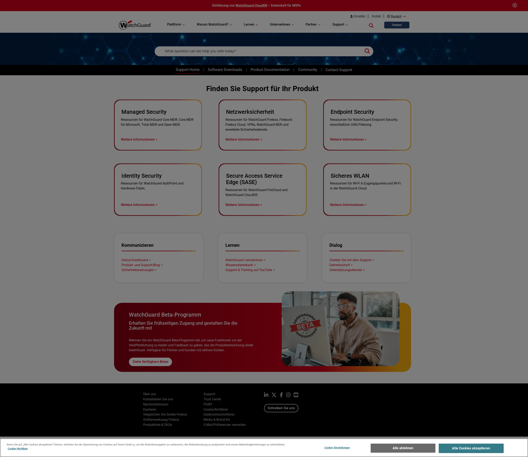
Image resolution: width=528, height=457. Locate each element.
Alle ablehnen (403, 448)
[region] (264, 447)
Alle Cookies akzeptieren (471, 448)
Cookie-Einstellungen (337, 447)
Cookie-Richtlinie (18, 448)
